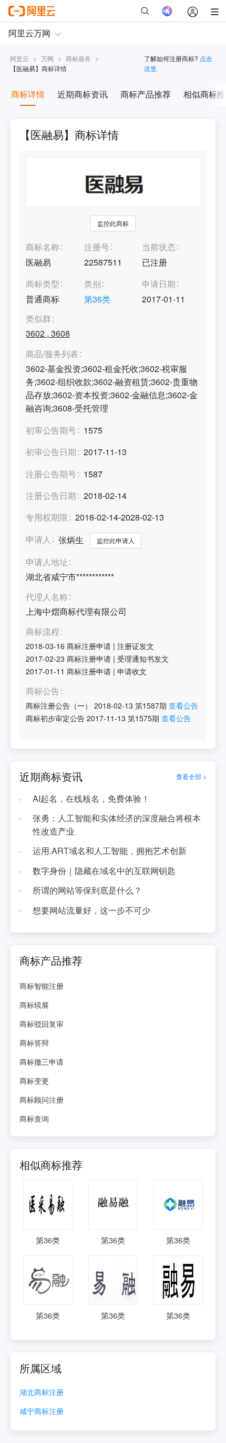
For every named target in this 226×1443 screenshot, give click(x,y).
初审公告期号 (51, 430)
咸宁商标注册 (41, 1412)
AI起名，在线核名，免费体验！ (91, 798)
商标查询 (34, 1118)
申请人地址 (47, 562)
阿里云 (19, 58)
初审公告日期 (51, 452)
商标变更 (34, 1080)
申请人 (38, 539)
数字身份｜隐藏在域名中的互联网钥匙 (104, 871)
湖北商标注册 (41, 1393)
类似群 (38, 319)
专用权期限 (47, 517)
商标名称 (42, 247)
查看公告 (183, 705)
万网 (47, 58)
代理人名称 (47, 597)
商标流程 (42, 631)
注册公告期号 (51, 474)
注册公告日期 (51, 495)
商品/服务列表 (52, 354)
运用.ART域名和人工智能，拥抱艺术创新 (110, 851)
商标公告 (42, 691)
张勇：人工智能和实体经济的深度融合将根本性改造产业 (117, 824)
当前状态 (159, 247)
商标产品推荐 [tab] (145, 94)
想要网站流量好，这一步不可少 (91, 910)
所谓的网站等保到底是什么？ (87, 890)
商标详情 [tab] (28, 94)
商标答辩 (34, 1042)
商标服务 (78, 58)
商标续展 (34, 1004)
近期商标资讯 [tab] (82, 94)
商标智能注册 (41, 985)
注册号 (96, 247)
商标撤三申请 (41, 1061)
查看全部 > (191, 776)
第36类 (97, 299)
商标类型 (42, 284)
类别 (92, 284)
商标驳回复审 (41, 1023)
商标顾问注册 (41, 1099)
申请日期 (159, 284)
